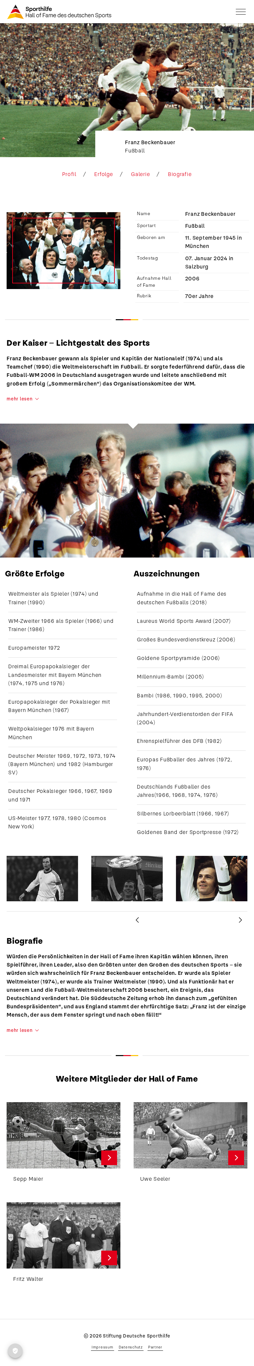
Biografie (180, 174)
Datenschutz (131, 1347)
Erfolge (103, 174)
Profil (69, 174)
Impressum (102, 1347)
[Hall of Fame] (59, 11)
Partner (155, 1347)
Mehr (109, 1158)
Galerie (140, 174)
